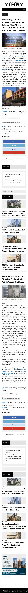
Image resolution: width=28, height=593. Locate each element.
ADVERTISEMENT (6, 577)
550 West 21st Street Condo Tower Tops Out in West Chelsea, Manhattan (13, 267)
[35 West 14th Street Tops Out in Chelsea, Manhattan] (14, 225)
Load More (14, 582)
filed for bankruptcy (13, 375)
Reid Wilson (6, 51)
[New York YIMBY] (14, 4)
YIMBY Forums (18, 60)
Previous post (10, 159)
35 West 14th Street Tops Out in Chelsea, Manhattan (13, 231)
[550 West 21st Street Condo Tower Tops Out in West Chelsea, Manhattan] (14, 260)
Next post (19, 159)
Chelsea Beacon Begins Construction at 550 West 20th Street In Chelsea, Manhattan (14, 248)
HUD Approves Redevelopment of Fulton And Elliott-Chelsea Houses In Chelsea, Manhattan (13, 213)
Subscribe (5, 111)
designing (15, 368)
